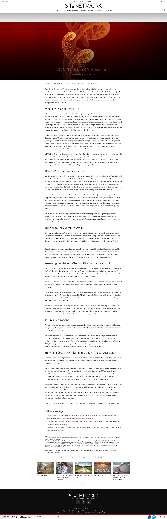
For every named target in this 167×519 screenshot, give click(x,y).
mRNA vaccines (65, 89)
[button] (164, 10)
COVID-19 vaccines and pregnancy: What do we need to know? (120, 477)
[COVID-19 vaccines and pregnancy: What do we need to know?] (121, 468)
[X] (164, 1)
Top (76, 472)
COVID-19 (58, 10)
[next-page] (85, 483)
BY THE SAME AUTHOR (94, 457)
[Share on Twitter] (154, 517)
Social (83, 10)
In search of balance (42, 475)
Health (91, 10)
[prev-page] (81, 483)
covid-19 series (65, 450)
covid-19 (58, 450)
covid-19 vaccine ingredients (101, 450)
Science (109, 10)
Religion (100, 10)
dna (110, 450)
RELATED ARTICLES (70, 457)
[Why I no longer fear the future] (83, 468)
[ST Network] (83, 5)
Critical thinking (71, 10)
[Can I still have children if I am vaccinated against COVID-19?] (64, 468)
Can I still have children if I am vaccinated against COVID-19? (64, 477)
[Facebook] (158, 1)
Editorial (81, 1)
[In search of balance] (45, 468)
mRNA (114, 450)
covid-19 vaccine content (86, 450)
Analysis (75, 1)
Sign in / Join (4, 1)
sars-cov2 (57, 452)
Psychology (39, 472)
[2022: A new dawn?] (102, 468)
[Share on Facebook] (149, 517)
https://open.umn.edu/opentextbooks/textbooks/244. (77, 418)
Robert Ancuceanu (76, 74)
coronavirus (51, 450)
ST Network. (81, 509)
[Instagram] (161, 1)
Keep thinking (88, 1)
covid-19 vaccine (75, 450)
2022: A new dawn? (100, 475)
